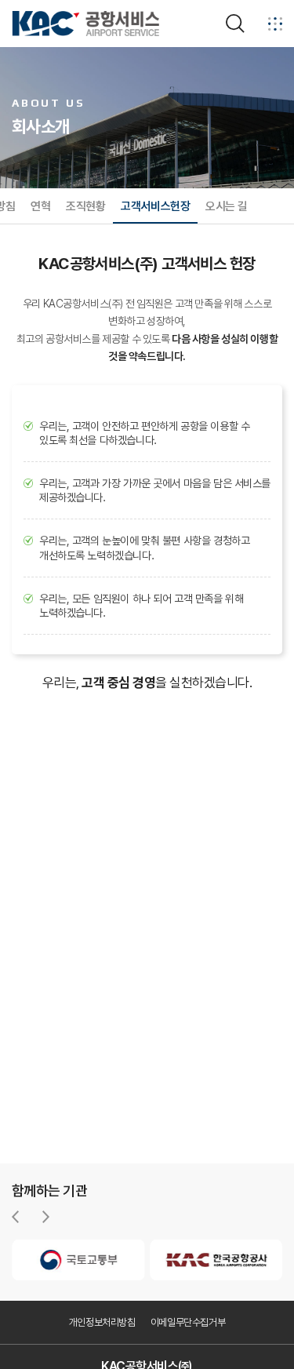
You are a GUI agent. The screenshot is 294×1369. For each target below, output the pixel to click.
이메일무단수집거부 (188, 1322)
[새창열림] (78, 1260)
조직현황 (85, 206)
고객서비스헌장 (155, 206)
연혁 (40, 206)
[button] (15, 1217)
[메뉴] (275, 23)
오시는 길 (226, 206)
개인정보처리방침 (102, 1322)
